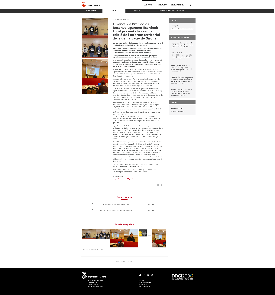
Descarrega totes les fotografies (95, 249)
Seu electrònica (177, 5)
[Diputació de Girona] (92, 4)
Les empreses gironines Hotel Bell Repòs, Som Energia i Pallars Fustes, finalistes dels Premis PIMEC (182, 45)
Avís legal (141, 280)
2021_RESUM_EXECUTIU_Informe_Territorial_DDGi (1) (114, 210)
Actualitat (162, 5)
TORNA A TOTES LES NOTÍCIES (124, 261)
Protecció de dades (145, 282)
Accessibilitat (143, 284)
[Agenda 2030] (182, 277)
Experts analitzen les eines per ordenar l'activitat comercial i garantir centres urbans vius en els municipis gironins (181, 68)
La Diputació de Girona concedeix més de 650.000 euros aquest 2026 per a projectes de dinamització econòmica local (181, 56)
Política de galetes (144, 286)
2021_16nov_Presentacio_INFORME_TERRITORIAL (113, 204)
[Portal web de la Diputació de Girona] (94, 275)
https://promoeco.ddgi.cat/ (123, 179)
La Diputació (149, 5)
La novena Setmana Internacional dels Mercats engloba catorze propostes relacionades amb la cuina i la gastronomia (181, 92)
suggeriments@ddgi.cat (95, 286)
